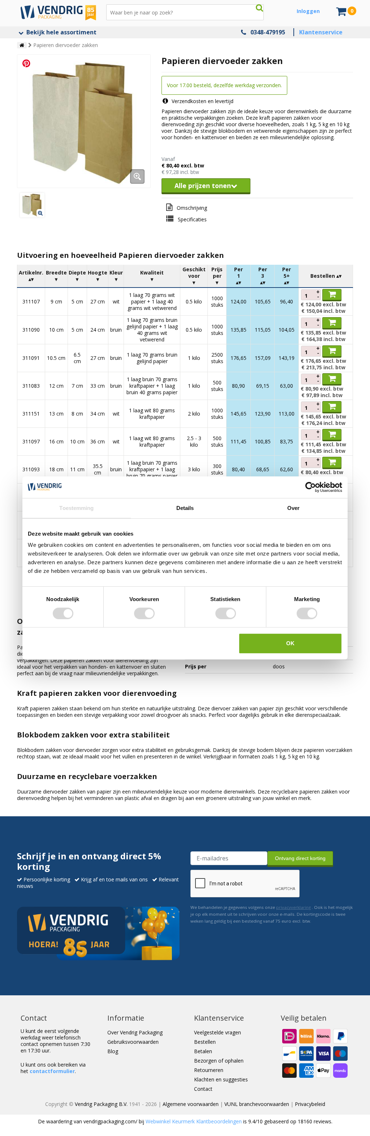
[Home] (22, 45)
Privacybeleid (310, 1104)
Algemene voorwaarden (191, 1104)
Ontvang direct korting (300, 858)
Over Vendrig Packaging (135, 1032)
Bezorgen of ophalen (219, 1060)
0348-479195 (267, 32)
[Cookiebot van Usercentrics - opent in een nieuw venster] (310, 487)
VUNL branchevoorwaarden (256, 1104)
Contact (203, 1088)
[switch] (144, 613)
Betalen (203, 1051)
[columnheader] (31, 276)
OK (290, 643)
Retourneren (208, 1070)
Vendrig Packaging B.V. (101, 1104)
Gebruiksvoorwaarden (133, 1041)
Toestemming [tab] (76, 508)
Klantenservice (321, 32)
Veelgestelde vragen (217, 1032)
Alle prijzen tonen (203, 185)
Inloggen (308, 11)
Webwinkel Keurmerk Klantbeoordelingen (194, 1121)
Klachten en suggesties (221, 1079)
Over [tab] (293, 508)
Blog (112, 1051)
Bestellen (205, 1041)
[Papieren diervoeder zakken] (84, 121)
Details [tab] (185, 508)
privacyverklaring (293, 907)
